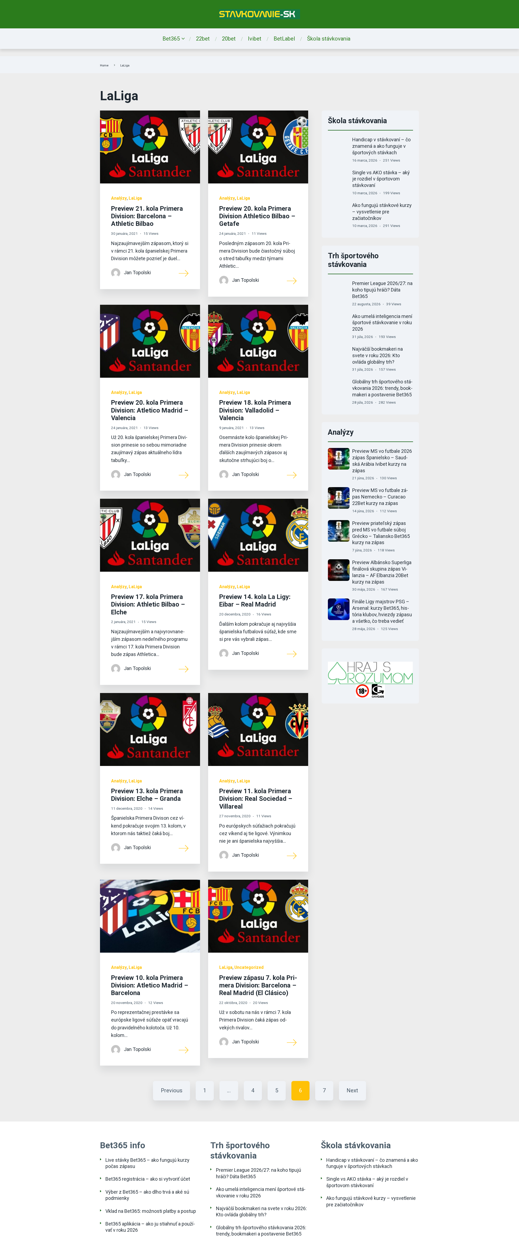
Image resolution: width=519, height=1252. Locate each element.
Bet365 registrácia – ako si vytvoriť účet (147, 1179)
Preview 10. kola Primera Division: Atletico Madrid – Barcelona (149, 985)
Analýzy (119, 198)
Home (104, 65)
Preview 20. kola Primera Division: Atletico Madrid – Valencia (149, 410)
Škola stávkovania (328, 38)
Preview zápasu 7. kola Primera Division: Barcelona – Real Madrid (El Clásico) (258, 985)
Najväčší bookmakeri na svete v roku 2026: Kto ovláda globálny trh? (377, 355)
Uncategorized (249, 967)
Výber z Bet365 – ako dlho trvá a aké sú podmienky (147, 1195)
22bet (203, 38)
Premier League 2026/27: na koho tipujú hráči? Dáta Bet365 (382, 289)
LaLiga (135, 198)
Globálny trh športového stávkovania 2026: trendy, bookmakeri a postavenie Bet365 (382, 388)
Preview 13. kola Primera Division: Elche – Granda (147, 794)
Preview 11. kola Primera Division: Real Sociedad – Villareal (255, 798)
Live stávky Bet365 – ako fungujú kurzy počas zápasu (147, 1163)
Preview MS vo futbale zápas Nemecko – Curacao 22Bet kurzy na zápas (380, 496)
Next (352, 1090)
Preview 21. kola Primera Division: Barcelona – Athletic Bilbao (147, 216)
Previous (171, 1090)
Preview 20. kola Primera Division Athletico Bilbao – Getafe (257, 216)
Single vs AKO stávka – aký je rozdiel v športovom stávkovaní (381, 179)
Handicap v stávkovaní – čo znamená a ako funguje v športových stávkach (381, 146)
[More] (184, 273)
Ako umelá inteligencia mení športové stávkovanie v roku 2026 (382, 322)
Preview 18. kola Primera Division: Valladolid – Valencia (255, 410)
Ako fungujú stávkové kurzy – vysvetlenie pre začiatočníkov (382, 211)
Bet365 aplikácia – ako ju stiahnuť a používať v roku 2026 (150, 1227)
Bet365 (171, 38)
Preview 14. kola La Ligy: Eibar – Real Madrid (255, 600)
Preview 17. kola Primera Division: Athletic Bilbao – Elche (148, 604)
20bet (229, 38)
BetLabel (284, 38)
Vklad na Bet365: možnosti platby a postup (150, 1211)
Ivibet (254, 38)
